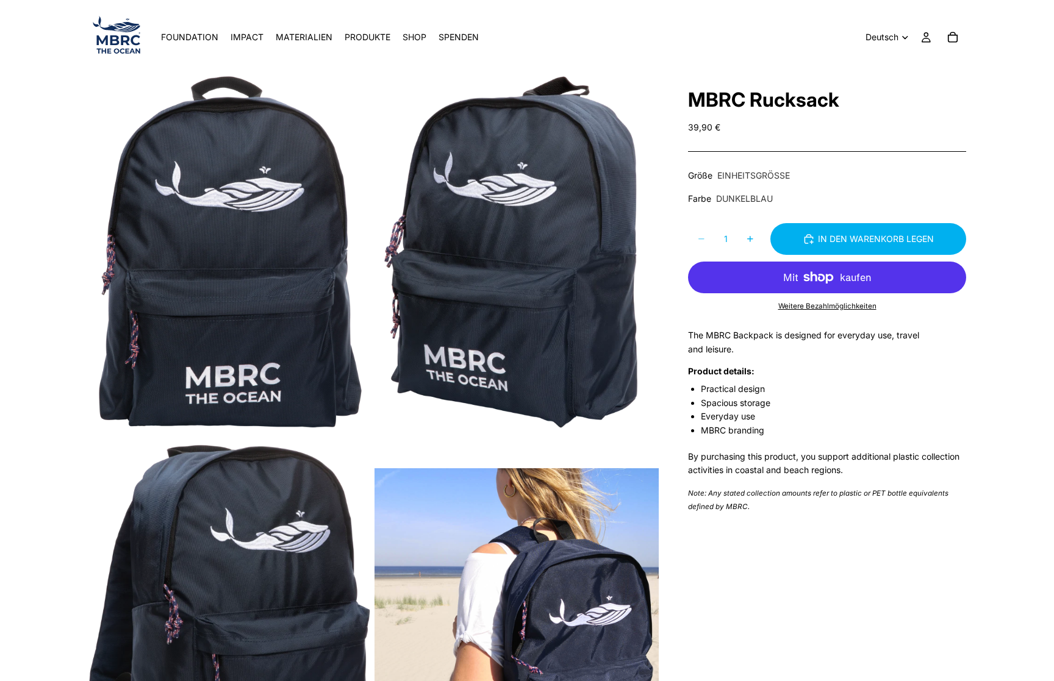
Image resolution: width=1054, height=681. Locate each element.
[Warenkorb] (952, 37)
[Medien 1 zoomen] (230, 252)
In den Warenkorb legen (876, 239)
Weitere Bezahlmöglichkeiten (827, 306)
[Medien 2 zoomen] (517, 252)
